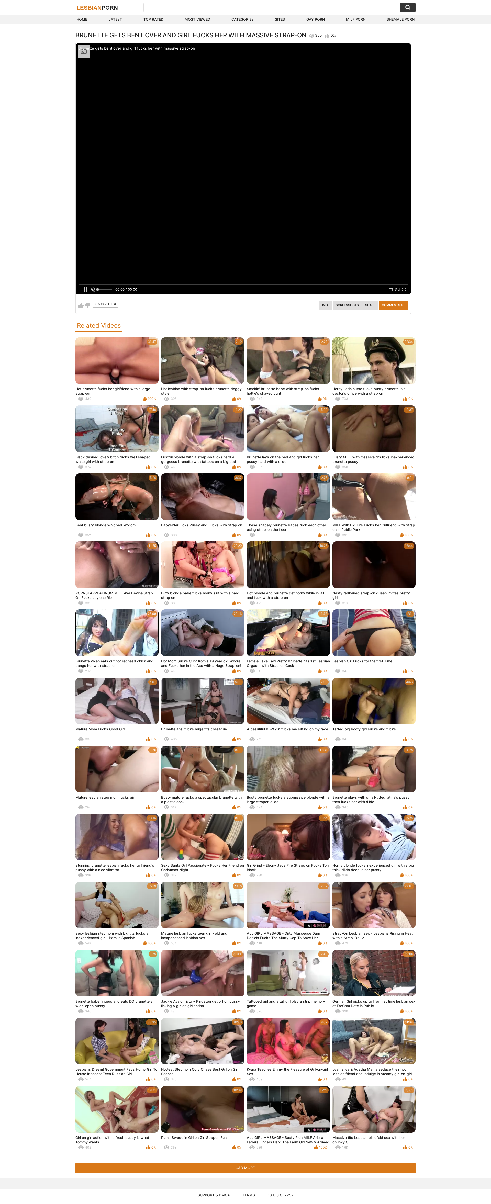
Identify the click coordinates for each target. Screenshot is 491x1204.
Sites (280, 19)
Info (325, 305)
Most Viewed (197, 19)
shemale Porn (401, 19)
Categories (242, 19)
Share (370, 305)
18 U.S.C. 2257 (280, 1195)
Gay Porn (315, 19)
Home (81, 19)
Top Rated (153, 19)
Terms (249, 1195)
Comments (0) (394, 305)
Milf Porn (355, 19)
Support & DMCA (214, 1195)
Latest (115, 19)
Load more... (245, 1168)
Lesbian (97, 8)
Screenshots (347, 305)
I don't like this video (87, 305)
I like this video (81, 305)
